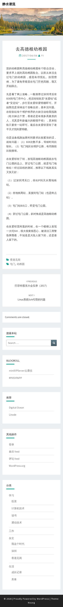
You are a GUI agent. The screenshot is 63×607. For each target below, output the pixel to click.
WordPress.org (17, 465)
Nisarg (31, 602)
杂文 (11, 538)
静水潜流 (8, 4)
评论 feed (14, 458)
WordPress (43, 598)
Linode (12, 414)
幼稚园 (21, 264)
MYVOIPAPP (15, 377)
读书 (14, 515)
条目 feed (14, 451)
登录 (11, 444)
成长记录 (16, 572)
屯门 (12, 264)
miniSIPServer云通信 (20, 370)
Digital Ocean (16, 407)
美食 (14, 579)
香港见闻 (15, 259)
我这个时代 (17, 543)
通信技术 (16, 522)
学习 (11, 495)
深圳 (14, 550)
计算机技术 (17, 508)
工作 (11, 530)
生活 (11, 566)
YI (42, 55)
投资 (14, 501)
